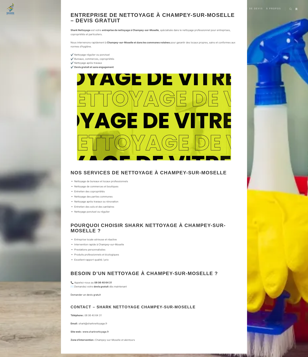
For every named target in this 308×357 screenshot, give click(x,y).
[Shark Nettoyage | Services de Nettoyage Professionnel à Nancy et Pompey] (10, 9)
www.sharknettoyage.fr (96, 349)
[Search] (290, 9)
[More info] (296, 9)
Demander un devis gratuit (86, 312)
